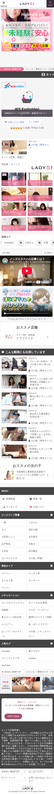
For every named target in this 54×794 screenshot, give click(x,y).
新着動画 (10, 498)
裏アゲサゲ (34, 651)
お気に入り (38, 507)
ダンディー (34, 580)
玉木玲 (5, 551)
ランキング (11, 507)
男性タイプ (7, 566)
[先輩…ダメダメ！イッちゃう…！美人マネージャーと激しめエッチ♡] (26, 684)
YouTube (6, 665)
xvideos (32, 658)
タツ (4, 529)
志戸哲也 (6, 544)
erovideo (6, 651)
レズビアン (7, 624)
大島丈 (31, 544)
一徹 (4, 522)
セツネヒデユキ (9, 558)
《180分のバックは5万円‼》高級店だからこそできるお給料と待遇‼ (27, 113)
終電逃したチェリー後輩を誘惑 (41, 450)
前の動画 (6, 253)
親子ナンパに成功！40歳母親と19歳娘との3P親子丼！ (41, 382)
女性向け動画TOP (11, 771)
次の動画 (47, 253)
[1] (11, 128)
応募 (46, 242)
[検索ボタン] (50, 3)
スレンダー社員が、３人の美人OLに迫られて (41, 364)
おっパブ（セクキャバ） (12, 633)
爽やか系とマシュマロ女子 (41, 398)
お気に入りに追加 (15, 122)
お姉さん (29, 242)
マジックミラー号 (11, 658)
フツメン (6, 587)
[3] (16, 128)
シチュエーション (11, 595)
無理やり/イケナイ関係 (40, 617)
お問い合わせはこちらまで (39, 779)
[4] (18, 128)
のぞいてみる (13, 716)
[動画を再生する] (14, 147)
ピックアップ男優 (11, 515)
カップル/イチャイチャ (13, 602)
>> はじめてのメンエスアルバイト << (27, 319)
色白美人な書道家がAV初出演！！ (40, 415)
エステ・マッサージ (38, 610)
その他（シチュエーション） (39, 633)
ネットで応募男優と (11, 730)
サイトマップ (8, 777)
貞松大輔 (33, 529)
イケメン (6, 573)
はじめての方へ (36, 771)
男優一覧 (37, 498)
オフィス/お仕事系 (37, 602)
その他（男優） (36, 558)
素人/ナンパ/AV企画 (11, 617)
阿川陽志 (33, 551)
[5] (21, 128)
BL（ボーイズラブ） (38, 624)
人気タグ (6, 643)
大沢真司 (33, 536)
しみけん (33, 522)
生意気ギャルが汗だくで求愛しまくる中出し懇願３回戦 (41, 434)
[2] (14, 128)
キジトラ (15, 164)
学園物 (5, 610)
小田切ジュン (8, 536)
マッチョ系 (34, 573)
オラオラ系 (7, 580)
